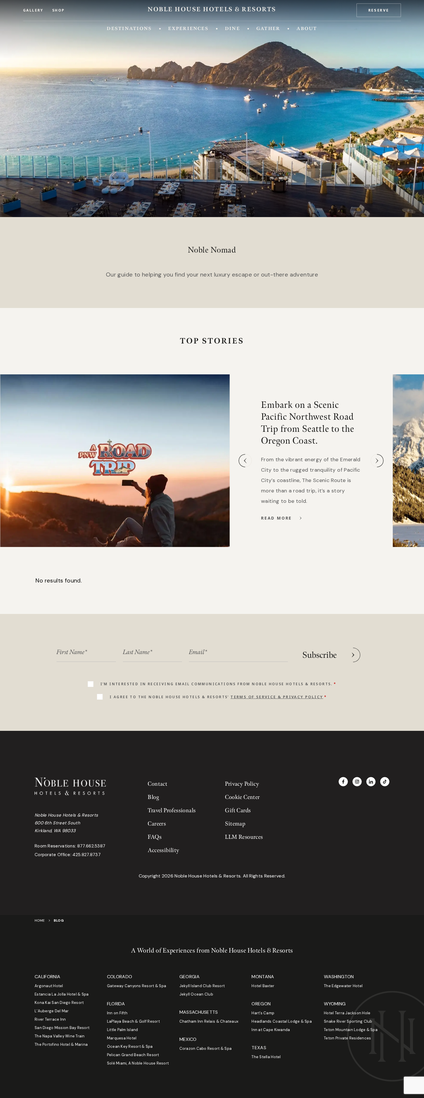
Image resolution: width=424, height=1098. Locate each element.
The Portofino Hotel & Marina (61, 1044)
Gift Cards (238, 810)
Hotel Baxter (263, 985)
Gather (268, 28)
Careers (157, 823)
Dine (232, 28)
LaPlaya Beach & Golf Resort (133, 1021)
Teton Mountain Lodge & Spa (351, 1029)
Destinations (129, 28)
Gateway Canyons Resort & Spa (136, 985)
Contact (157, 783)
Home (40, 920)
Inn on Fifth (117, 1013)
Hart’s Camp (263, 1013)
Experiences (188, 28)
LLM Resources (244, 837)
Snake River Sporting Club (348, 1021)
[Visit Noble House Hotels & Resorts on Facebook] (343, 781)
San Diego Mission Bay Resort (62, 1027)
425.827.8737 (86, 855)
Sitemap (235, 823)
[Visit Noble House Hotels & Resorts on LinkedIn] (371, 781)
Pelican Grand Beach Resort (133, 1054)
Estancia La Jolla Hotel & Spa (62, 994)
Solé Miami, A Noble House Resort (138, 1063)
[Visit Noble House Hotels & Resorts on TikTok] (384, 781)
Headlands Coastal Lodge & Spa (282, 1021)
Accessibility (163, 850)
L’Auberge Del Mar (52, 1011)
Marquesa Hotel (122, 1038)
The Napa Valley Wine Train (60, 1036)
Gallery (33, 10)
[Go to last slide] (245, 460)
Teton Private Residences (347, 1038)
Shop (58, 10)
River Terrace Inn (50, 1019)
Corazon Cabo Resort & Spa (205, 1048)
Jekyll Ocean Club (196, 994)
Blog (153, 797)
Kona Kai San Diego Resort (59, 1002)
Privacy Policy (242, 783)
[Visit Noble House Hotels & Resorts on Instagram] (357, 781)
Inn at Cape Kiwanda (271, 1029)
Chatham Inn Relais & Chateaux (209, 1021)
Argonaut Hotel (49, 985)
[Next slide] (377, 460)
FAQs (155, 837)
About (307, 28)
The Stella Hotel (266, 1056)
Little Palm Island (122, 1029)
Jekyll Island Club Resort (202, 985)
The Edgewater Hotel (343, 985)
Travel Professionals (172, 810)
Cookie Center (242, 797)
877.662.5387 (91, 846)
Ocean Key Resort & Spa (130, 1046)
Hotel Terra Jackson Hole (347, 1013)
